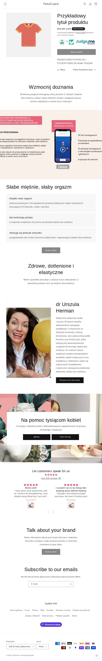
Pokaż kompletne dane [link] (83, 70)
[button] (5, 4)
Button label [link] (51, 250)
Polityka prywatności (81, 610)
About (74, 616)
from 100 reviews (49, 478)
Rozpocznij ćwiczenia (70, 380)
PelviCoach (16, 655)
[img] (51, 475)
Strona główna (16, 610)
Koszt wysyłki (81, 32)
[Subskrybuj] (70, 584)
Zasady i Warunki (32, 616)
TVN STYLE (65, 437)
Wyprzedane (76, 52)
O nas (27, 610)
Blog (42, 610)
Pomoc (35, 610)
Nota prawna (47, 616)
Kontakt (50, 610)
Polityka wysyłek (63, 616)
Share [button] (62, 70)
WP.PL (37, 437)
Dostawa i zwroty (63, 610)
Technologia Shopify (27, 655)
